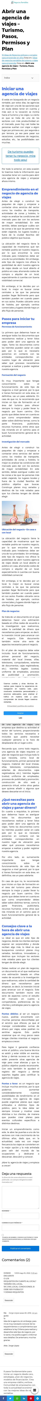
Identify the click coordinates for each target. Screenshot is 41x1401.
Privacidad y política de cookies (20, 706)
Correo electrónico (12, 1223)
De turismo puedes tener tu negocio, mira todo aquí (20, 156)
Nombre (6, 1211)
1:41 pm (34, 1313)
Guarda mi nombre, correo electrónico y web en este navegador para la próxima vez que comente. (20, 1239)
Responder (9, 1300)
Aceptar (20, 713)
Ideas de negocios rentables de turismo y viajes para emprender (20, 60)
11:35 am (34, 1273)
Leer (20, 718)
